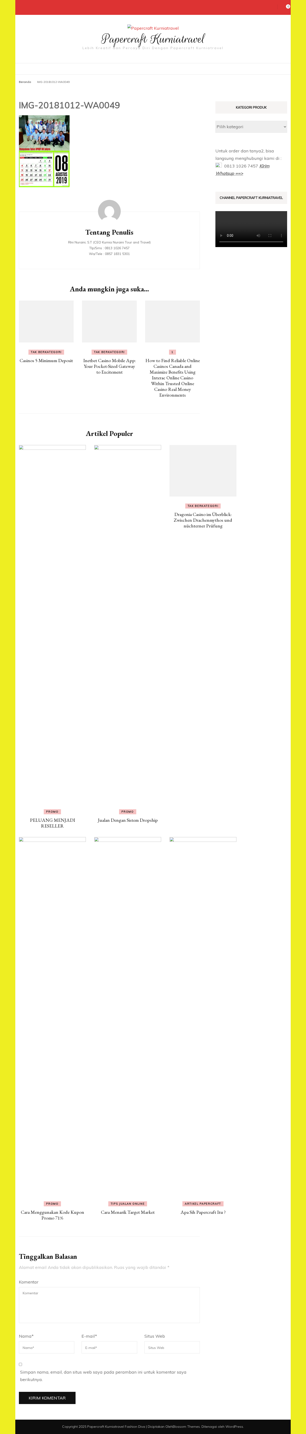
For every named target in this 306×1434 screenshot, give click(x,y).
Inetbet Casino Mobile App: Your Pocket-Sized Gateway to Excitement (109, 366)
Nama (26, 1336)
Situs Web (154, 1336)
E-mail (89, 1336)
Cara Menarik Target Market (128, 1212)
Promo (52, 811)
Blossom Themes (186, 1426)
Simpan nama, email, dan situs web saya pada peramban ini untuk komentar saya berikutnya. (103, 1375)
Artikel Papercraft (203, 1203)
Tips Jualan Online (128, 1203)
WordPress (234, 1426)
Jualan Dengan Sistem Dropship (128, 820)
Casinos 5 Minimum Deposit (46, 360)
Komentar (28, 1282)
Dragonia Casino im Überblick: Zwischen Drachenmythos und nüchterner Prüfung (203, 520)
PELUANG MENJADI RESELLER (52, 823)
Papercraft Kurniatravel (153, 39)
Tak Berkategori (46, 352)
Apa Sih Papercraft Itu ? (203, 1212)
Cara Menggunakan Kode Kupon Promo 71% (52, 1215)
